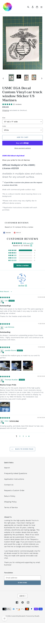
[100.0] (21, 278)
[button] (7, 104)
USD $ (21, 596)
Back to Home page (24, 449)
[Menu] (41, 7)
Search (7, 468)
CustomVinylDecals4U (18, 616)
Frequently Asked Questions (15, 473)
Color (4, 126)
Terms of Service (11, 507)
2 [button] (19, 436)
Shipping (5, 110)
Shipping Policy (10, 502)
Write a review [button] (22, 265)
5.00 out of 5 (28, 243)
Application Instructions (14, 479)
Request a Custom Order (14, 490)
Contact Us (8, 485)
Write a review (27, 227)
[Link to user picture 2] (16, 366)
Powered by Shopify (32, 616)
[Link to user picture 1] (5, 366)
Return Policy (9, 496)
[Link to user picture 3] (28, 366)
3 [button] (23, 436)
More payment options (22, 148)
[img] (5, 297)
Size (3, 118)
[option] (11, 78)
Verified (21, 286)
